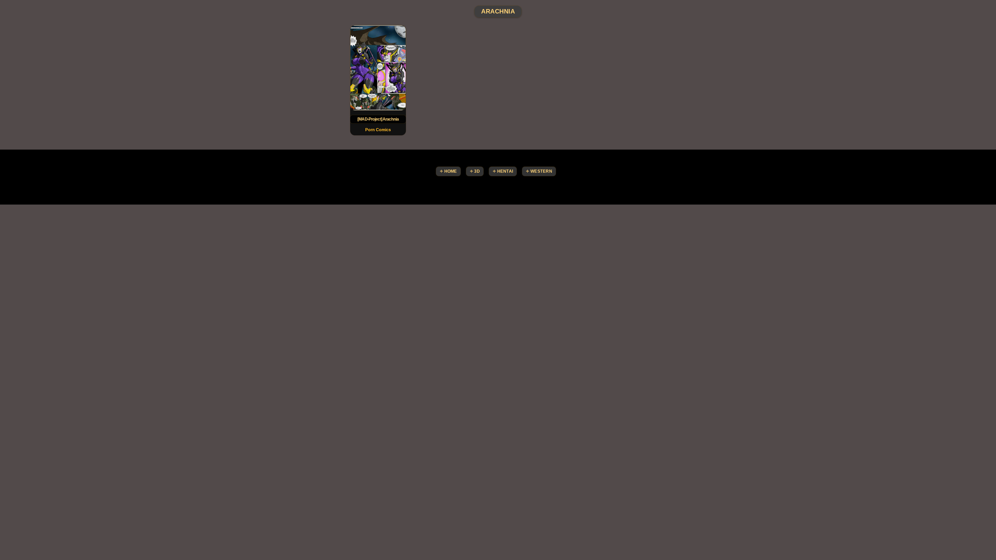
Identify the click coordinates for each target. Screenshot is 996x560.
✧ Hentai (503, 171)
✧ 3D (475, 171)
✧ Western (539, 171)
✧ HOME (448, 171)
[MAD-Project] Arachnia (378, 119)
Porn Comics (378, 130)
